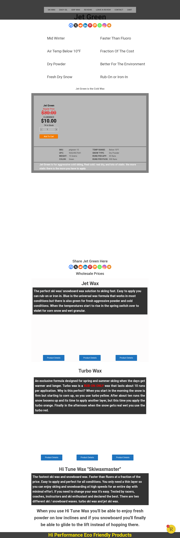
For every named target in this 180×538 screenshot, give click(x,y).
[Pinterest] (90, 25)
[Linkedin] (85, 25)
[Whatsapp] (99, 25)
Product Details (53, 358)
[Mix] (95, 25)
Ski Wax (51, 10)
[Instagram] (104, 25)
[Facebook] (71, 25)
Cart (129, 10)
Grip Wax (75, 10)
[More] (109, 25)
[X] (76, 25)
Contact (119, 10)
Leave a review (103, 10)
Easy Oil (63, 10)
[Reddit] (80, 25)
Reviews (88, 10)
